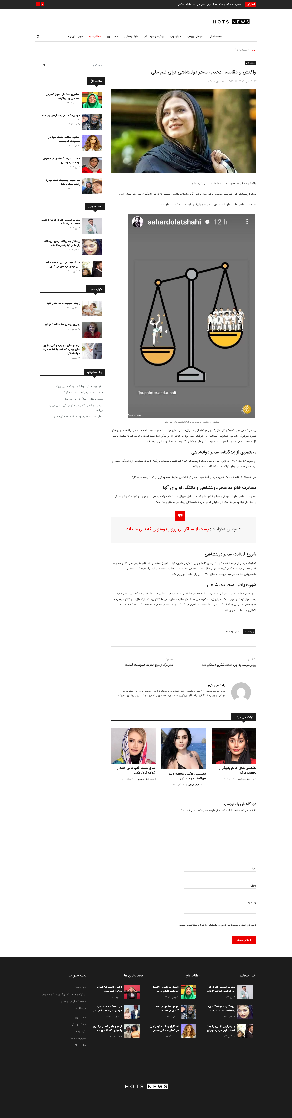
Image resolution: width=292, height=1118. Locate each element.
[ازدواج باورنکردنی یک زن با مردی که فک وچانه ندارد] (131, 1032)
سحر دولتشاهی (231, 631)
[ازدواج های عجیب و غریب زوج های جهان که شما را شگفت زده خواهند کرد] (91, 352)
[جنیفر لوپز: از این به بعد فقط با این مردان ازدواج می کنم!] (91, 269)
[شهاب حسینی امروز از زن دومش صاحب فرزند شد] (91, 226)
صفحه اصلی (215, 36)
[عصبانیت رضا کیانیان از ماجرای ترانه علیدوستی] (91, 165)
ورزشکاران (81, 1008)
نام (254, 868)
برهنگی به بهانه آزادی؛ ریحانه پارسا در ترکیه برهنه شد (62, 243)
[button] (42, 4)
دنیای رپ (175, 36)
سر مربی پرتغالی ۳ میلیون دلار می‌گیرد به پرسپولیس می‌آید (75, 407)
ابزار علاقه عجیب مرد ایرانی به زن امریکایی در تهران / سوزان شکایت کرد (107, 1012)
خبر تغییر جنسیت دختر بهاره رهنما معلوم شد (63, 182)
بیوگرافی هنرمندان (154, 36)
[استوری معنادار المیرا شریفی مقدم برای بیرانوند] (91, 101)
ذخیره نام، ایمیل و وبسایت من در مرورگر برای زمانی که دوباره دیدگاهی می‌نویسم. (217, 925)
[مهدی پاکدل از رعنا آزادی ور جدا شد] (91, 122)
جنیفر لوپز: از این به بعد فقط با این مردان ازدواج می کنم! (62, 265)
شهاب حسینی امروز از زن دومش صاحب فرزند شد (60, 222)
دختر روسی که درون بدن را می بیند (109, 989)
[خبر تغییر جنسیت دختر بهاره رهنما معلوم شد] (91, 187)
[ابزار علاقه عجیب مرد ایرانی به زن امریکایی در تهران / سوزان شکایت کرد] (131, 1012)
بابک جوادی (216, 685)
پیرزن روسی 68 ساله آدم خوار (61, 324)
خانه (253, 50)
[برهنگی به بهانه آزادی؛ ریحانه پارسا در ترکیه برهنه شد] (91, 248)
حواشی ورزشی (195, 36)
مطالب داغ (95, 36)
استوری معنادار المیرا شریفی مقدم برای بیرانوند (63, 96)
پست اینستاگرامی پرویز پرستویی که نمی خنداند (168, 529)
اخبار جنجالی (131, 36)
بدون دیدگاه (214, 81)
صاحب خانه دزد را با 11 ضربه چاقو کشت (80, 392)
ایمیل (253, 885)
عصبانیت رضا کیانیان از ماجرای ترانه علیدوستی (61, 160)
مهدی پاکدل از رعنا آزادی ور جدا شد (84, 399)
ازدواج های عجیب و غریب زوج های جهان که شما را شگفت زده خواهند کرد (61, 349)
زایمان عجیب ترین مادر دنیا (63, 303)
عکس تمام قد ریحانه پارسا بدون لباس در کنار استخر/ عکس (210, 4)
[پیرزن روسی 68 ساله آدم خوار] (91, 330)
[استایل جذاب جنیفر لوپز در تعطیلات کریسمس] (91, 144)
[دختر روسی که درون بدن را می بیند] (131, 993)
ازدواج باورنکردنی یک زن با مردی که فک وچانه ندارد (107, 1030)
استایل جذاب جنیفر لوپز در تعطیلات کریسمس (64, 139)
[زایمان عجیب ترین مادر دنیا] (91, 309)
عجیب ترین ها (75, 36)
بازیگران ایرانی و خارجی (53, 994)
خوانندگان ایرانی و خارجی (72, 1001)
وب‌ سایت (251, 902)
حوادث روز (113, 36)
